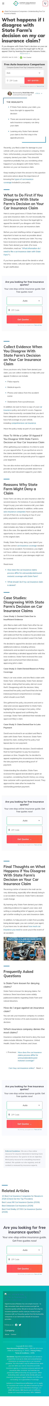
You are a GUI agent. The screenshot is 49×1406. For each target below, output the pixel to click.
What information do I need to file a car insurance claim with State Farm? (22, 251)
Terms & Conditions (22, 1353)
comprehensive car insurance (23, 423)
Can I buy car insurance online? (22, 1068)
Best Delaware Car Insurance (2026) (17, 1205)
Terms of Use (40, 86)
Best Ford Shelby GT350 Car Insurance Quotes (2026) (22, 1210)
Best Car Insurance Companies (16, 11)
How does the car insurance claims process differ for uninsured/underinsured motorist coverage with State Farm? (24, 573)
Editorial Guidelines (12, 1151)
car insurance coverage (27, 545)
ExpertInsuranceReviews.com (17, 1348)
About (7, 1334)
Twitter (20, 1325)
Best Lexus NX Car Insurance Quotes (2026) (21, 1202)
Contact (13, 1334)
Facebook (16, 1325)
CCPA (32, 1353)
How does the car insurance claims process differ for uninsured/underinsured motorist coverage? (30, 1056)
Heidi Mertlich (28, 93)
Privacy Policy (36, 1350)
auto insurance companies (15, 511)
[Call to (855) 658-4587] (45, 3)
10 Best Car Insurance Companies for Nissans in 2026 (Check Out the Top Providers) (22, 1197)
